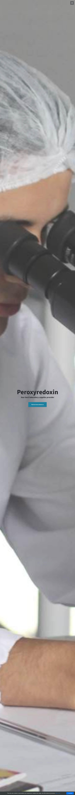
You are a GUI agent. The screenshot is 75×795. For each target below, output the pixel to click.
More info (58, 793)
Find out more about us (37, 404)
